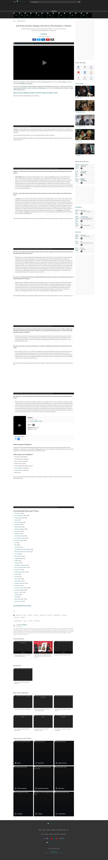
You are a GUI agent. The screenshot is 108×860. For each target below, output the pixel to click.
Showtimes (54, 829)
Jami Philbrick (43, 34)
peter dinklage (42, 615)
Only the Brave (18, 581)
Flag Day (17, 594)
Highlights (54, 11)
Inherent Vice (18, 569)
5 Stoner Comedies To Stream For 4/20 (62, 654)
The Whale (65, 88)
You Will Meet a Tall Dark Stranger (22, 549)
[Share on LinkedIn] (43, 39)
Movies (40, 829)
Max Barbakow (21, 83)
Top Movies (78, 207)
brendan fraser (57, 615)
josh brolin (23, 617)
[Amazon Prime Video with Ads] (19, 439)
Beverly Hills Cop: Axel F (25, 88)
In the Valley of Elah (19, 535)
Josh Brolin (24, 86)
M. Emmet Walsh (18, 468)
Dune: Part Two (18, 601)
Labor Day (17, 563)
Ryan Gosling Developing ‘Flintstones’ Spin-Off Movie (21, 729)
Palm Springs (29, 83)
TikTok (58, 838)
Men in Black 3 (18, 556)
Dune (16, 596)
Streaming (49, 829)
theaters (23, 81)
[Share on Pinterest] (48, 39)
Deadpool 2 (40, 86)
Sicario (16, 574)
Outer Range (17, 599)
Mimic (16, 520)
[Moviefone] (21, 2)
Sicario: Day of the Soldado (21, 587)
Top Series (78, 232)
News (14, 21)
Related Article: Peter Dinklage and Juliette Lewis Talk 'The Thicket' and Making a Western (35, 93)
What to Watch (59, 829)
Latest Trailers (79, 83)
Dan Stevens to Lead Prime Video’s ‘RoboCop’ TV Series (42, 729)
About (42, 834)
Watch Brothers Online (19, 436)
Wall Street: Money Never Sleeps (22, 551)
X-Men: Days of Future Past (66, 86)
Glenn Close (35, 88)
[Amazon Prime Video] (16, 439)
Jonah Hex (17, 547)
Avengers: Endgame (32, 86)
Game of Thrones (55, 86)
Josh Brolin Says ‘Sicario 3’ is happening (22, 709)
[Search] (79, 2)
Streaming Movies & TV (21, 21)
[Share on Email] (52, 39)
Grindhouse (17, 533)
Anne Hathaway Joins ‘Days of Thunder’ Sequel (63, 710)
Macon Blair (52, 176)
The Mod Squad (18, 522)
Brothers (64, 81)
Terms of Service (56, 834)
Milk (16, 544)
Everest (16, 576)
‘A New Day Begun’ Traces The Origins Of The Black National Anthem (22, 655)
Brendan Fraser (58, 88)
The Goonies (18, 513)
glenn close (49, 615)
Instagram (91, 68)
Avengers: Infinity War (19, 583)
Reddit (91, 73)
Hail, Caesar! (18, 578)
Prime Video (44, 81)
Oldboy (16, 560)
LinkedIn (85, 73)
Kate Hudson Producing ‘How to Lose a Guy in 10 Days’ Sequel (42, 710)
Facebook (78, 68)
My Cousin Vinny (20, 89)
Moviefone (15, 129)
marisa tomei (16, 617)
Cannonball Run (59, 210)
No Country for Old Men (20, 538)
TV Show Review (84, 180)
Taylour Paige (16, 88)
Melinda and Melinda (19, 529)
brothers (36, 615)
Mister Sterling (18, 526)
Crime (40, 421)
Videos (64, 829)
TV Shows (44, 829)
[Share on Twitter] (39, 39)
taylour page (64, 615)
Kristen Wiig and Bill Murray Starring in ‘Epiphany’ (22, 683)
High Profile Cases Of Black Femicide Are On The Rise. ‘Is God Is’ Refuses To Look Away (43, 656)
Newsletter (61, 838)
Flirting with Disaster (19, 517)
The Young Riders (19, 515)
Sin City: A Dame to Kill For (21, 567)
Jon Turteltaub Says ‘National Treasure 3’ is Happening (63, 729)
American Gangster (19, 540)
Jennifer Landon (18, 470)
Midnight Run (27, 211)
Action (31, 421)
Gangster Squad (18, 558)
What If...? (17, 592)
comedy (24, 615)
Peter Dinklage (47, 86)
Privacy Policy (63, 834)
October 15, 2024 (41, 36)
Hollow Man (17, 524)
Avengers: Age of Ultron (20, 572)
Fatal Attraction (42, 88)
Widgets (63, 838)
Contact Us (46, 834)
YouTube (78, 73)
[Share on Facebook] (34, 39)
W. (15, 542)
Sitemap (50, 834)
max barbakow (18, 615)
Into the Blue (17, 531)
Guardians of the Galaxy (20, 565)
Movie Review (83, 166)
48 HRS (21, 211)
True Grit (17, 553)
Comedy (36, 421)
